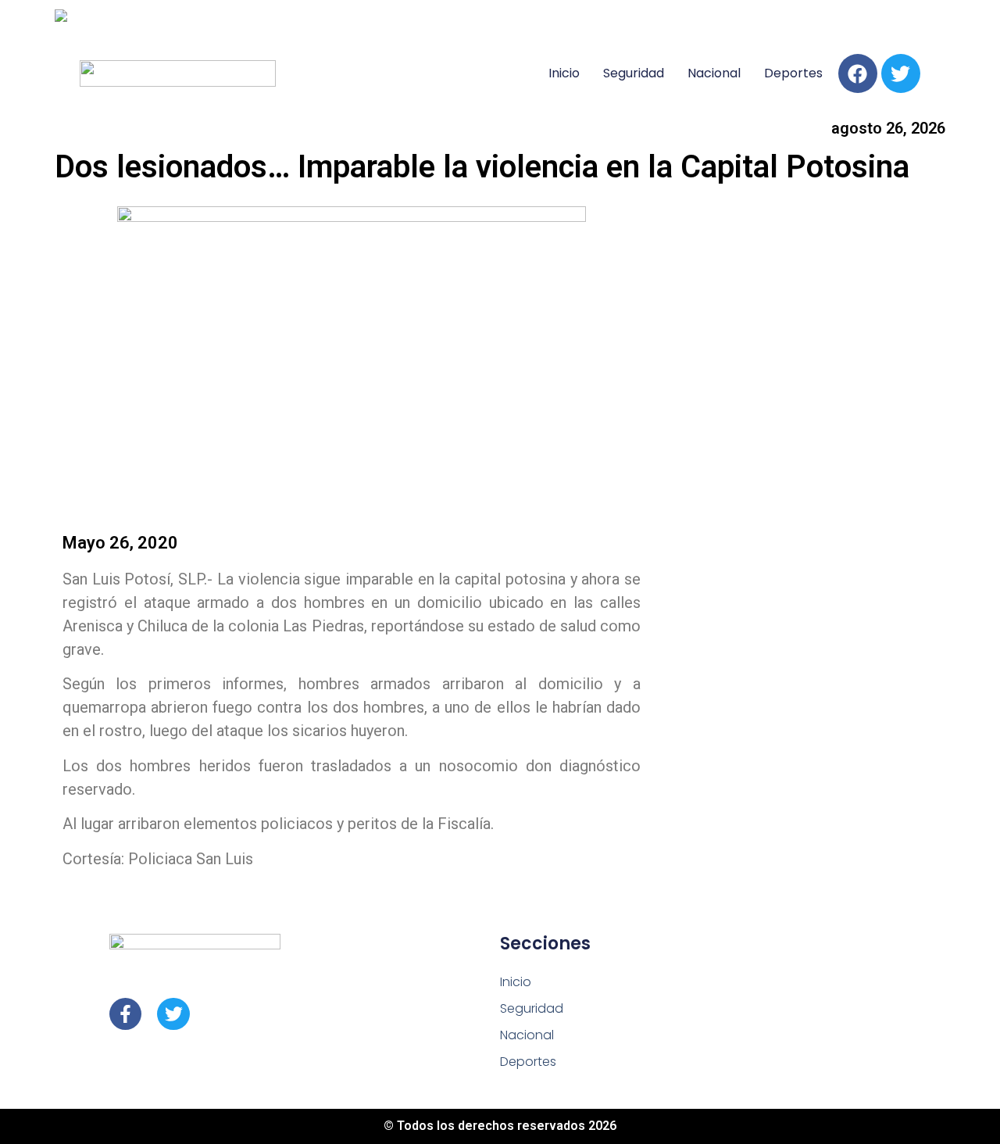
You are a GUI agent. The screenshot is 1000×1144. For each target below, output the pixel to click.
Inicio (564, 73)
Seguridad (633, 73)
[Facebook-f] (125, 1014)
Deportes (793, 73)
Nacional (714, 73)
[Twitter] (900, 73)
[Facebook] (857, 73)
